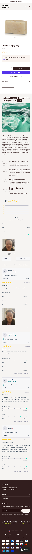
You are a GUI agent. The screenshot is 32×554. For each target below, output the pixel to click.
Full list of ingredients (8, 87)
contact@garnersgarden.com (9, 487)
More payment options (16, 76)
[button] (16, 205)
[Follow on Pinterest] (14, 534)
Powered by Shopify (22, 538)
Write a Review (24, 259)
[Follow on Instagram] (10, 534)
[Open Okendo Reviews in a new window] (8, 254)
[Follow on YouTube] (18, 534)
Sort (15, 265)
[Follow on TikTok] (22, 534)
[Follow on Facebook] (5, 534)
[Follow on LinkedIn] (26, 534)
